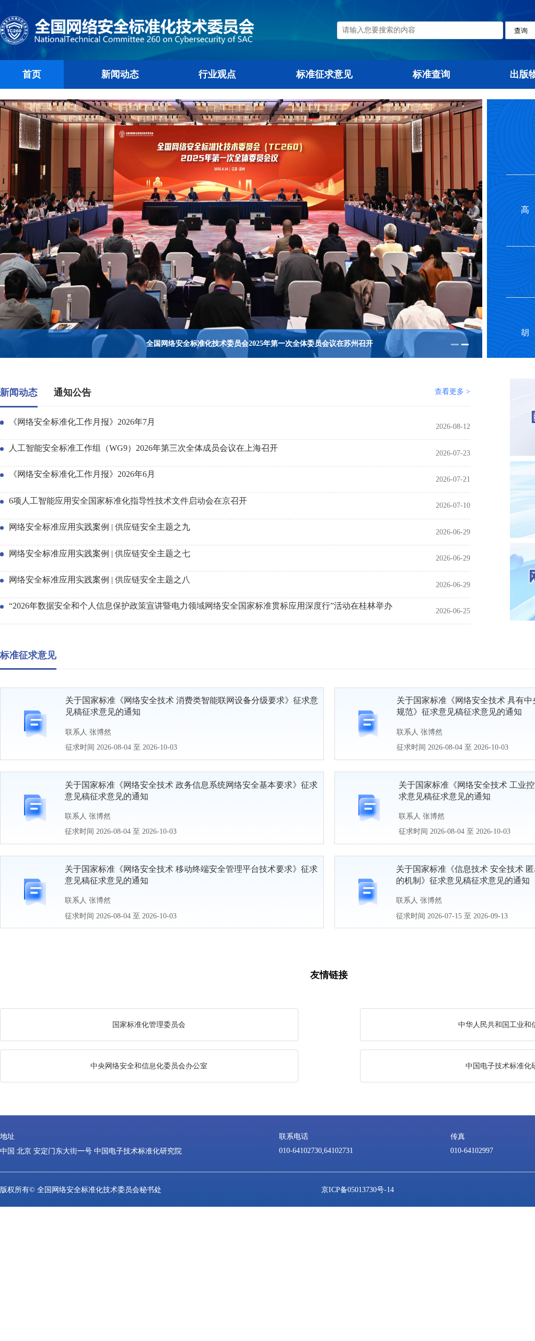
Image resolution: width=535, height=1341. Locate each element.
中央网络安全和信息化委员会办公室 (148, 1066)
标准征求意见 (324, 74)
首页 (31, 74)
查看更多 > (452, 391)
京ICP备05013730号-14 (357, 1189)
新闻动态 (120, 74)
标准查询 (431, 74)
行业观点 (217, 74)
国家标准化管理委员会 (148, 1024)
